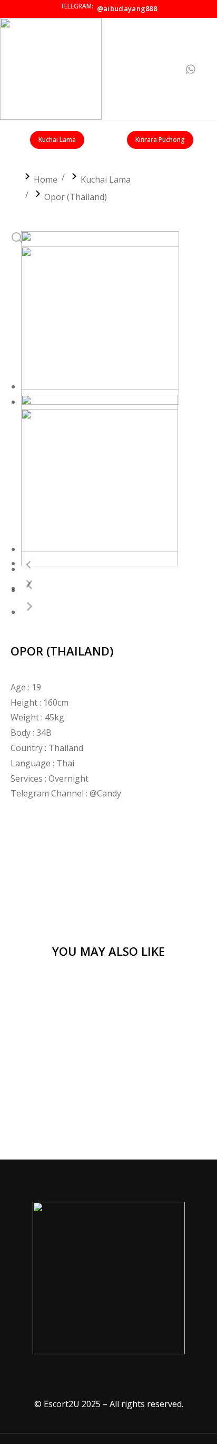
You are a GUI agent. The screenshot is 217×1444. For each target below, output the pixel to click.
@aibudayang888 (127, 8)
